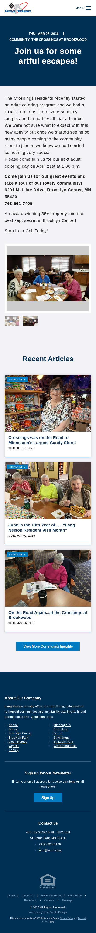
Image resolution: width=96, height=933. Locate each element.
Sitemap (67, 900)
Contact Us (28, 895)
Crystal (14, 746)
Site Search (74, 895)
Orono (58, 733)
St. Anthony (61, 737)
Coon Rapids (18, 741)
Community (17, 379)
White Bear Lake (65, 746)
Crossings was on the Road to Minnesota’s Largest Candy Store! (42, 440)
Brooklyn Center (20, 733)
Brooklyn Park (18, 737)
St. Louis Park (63, 741)
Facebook (30, 900)
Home (11, 895)
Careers (49, 900)
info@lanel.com (50, 850)
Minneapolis (62, 725)
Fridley (13, 750)
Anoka (13, 725)
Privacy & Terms (51, 895)
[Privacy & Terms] (48, 888)
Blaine (13, 729)
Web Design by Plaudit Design (48, 912)
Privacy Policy (66, 918)
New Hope (61, 729)
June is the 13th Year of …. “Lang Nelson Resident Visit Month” (41, 527)
